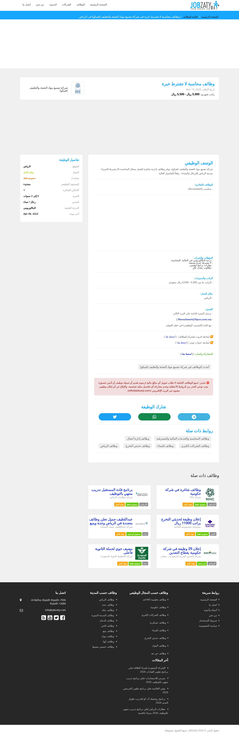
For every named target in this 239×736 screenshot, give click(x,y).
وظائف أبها (109, 641)
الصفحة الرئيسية (98, 4)
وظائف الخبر (108, 625)
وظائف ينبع (109, 631)
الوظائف (80, 4)
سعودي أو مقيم (133, 533)
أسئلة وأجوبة (210, 610)
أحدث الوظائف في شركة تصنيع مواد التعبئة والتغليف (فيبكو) (174, 367)
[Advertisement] (134, 43)
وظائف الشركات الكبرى (195, 446)
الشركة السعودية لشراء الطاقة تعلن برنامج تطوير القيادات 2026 (148, 669)
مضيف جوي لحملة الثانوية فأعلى (114, 551)
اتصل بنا (26, 4)
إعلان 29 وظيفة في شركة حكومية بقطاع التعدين (182, 551)
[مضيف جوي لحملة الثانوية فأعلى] (141, 558)
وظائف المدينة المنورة (103, 615)
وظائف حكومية (158, 607)
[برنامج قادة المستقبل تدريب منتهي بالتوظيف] (141, 499)
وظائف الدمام (107, 620)
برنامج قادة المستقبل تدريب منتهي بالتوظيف (112, 492)
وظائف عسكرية (158, 622)
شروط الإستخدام (208, 620)
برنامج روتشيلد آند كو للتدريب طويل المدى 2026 (148, 700)
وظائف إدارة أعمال (138, 438)
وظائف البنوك (159, 645)
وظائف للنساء (165, 446)
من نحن (40, 4)
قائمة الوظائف (190, 17)
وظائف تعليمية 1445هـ (154, 599)
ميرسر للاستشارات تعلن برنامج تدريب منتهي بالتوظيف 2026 (147, 680)
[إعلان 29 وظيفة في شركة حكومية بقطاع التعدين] (210, 558)
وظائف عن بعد (158, 653)
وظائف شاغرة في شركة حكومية (183, 492)
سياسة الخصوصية (208, 625)
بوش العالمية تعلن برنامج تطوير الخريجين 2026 (145, 690)
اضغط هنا (170, 336)
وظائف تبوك (108, 636)
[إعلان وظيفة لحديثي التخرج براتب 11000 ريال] (210, 529)
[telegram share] (194, 416)
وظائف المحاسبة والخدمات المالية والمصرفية (183, 438)
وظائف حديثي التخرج (138, 446)
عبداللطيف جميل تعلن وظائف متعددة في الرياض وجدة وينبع (111, 521)
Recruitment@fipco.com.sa (194, 319)
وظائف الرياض (108, 446)
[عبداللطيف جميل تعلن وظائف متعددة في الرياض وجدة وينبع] (141, 529)
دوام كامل (188, 504)
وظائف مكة (108, 610)
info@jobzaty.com (55, 610)
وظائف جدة (108, 604)
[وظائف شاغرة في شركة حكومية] (210, 499)
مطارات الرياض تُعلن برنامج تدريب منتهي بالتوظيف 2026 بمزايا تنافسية (145, 711)
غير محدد (202, 563)
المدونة (53, 4)
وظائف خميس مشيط (103, 646)
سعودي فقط (200, 504)
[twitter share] (115, 416)
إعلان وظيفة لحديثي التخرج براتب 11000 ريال (181, 521)
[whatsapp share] (154, 416)
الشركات (66, 4)
